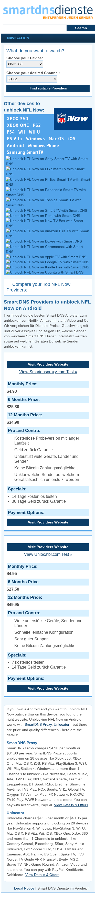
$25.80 (22, 403)
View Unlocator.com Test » (48, 554)
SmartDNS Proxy (38, 724)
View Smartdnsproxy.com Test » (48, 372)
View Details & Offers (71, 805)
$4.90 (21, 387)
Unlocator (61, 724)
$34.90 (24, 418)
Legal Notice (24, 888)
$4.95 (21, 570)
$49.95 (24, 601)
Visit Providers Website (48, 364)
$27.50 (22, 585)
